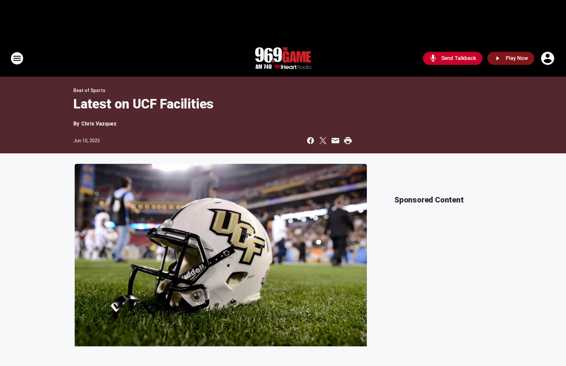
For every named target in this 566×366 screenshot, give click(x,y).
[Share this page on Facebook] (310, 140)
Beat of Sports (89, 90)
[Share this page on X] (323, 140)
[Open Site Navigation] (17, 58)
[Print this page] (347, 140)
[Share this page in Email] (335, 140)
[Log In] (548, 58)
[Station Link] (283, 58)
